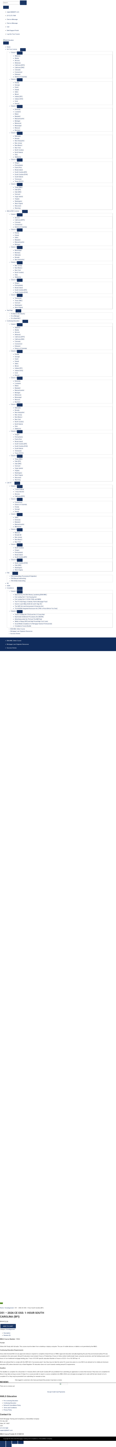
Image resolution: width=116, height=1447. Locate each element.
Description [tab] (7, 1333)
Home (2, 1308)
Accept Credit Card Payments (56, 1392)
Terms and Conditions (10, 1407)
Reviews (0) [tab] (7, 1335)
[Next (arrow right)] (9, 1445)
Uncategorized (9, 1308)
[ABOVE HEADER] (6, 7)
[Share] (15, 1442)
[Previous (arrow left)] (3, 1445)
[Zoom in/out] (3, 1442)
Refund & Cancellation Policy (12, 1405)
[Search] (23, 2)
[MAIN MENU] (6, 43)
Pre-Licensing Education (11, 1400)
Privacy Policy (8, 1410)
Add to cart (8, 1326)
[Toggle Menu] (23, 49)
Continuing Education (10, 1403)
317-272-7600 (4, 1428)
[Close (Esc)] (21, 1442)
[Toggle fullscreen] (9, 1442)
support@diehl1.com (6, 1430)
